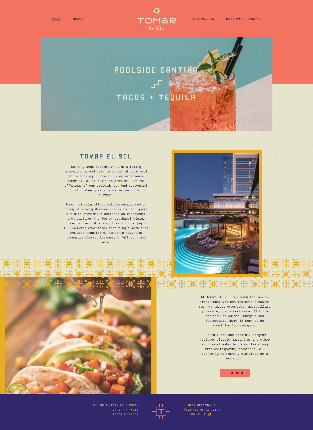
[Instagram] (209, 414)
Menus (78, 18)
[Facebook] (204, 414)
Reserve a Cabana (243, 18)
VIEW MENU (235, 372)
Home (56, 18)
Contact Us (203, 18)
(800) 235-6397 (125, 414)
